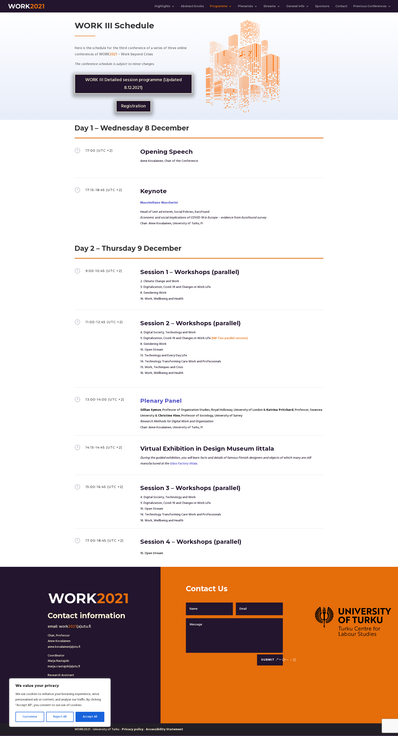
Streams (269, 6)
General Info (295, 6)
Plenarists (245, 6)
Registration (133, 106)
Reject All (60, 716)
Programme (218, 6)
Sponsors (322, 6)
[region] (60, 702)
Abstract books (192, 6)
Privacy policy (132, 729)
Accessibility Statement (164, 729)
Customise (30, 716)
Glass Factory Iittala (183, 463)
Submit (268, 659)
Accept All (90, 716)
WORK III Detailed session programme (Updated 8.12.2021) (133, 84)
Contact (341, 6)
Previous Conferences (369, 6)
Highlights (162, 6)
